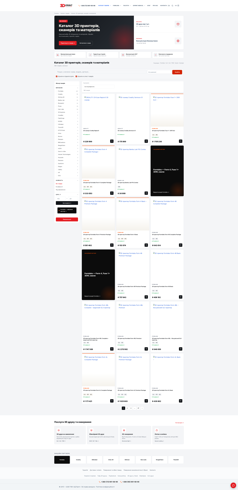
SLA (167, 63)
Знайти (177, 72)
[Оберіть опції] (112, 193)
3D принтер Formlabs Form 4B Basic (162, 286)
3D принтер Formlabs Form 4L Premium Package (132, 390)
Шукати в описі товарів (85, 76)
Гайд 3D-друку (102, 476)
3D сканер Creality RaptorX (91, 130)
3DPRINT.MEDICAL (138, 5)
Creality (78, 459)
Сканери (181, 63)
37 (138, 408)
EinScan (127, 459)
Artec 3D (110, 459)
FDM (172, 63)
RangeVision (159, 459)
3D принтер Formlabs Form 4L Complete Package (97, 390)
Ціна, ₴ (58, 194)
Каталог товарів (103, 5)
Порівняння (112, 476)
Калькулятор (122, 476)
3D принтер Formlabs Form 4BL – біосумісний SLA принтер (166, 339)
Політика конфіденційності (105, 487)
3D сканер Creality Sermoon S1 (127, 130)
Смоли (176, 63)
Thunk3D (176, 459)
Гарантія (85, 470)
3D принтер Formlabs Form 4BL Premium (129, 338)
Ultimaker (94, 459)
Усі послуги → (179, 422)
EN (169, 6)
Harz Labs (143, 459)
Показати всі (67, 219)
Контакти (163, 5)
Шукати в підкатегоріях (66, 76)
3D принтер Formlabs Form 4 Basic (128, 234)
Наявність (59, 180)
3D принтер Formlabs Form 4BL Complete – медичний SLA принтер (96, 339)
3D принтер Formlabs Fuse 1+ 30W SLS (163, 130)
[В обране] (112, 96)
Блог (148, 5)
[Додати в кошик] (112, 141)
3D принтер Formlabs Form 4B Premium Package (132, 286)
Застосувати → (67, 203)
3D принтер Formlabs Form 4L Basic (162, 390)
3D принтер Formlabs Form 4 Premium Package (97, 234)
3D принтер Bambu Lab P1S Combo (128, 182)
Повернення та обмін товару (112, 470)
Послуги (126, 5)
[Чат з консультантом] (233, 485)
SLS (170, 63)
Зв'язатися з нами (85, 43)
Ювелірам (142, 476)
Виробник (59, 87)
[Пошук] (172, 5)
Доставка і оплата (95, 470)
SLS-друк (151, 476)
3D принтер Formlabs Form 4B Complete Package (166, 234)
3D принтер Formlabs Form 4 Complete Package (97, 182)
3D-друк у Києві (132, 476)
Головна (56, 13)
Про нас (155, 5)
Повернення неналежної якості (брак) (136, 470)
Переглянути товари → (68, 43)
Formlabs (116, 5)
